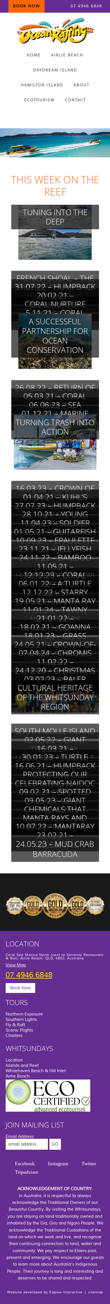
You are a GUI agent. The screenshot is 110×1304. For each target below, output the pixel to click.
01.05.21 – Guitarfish (55, 531)
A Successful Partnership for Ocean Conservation (55, 335)
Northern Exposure (24, 1014)
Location (14, 1060)
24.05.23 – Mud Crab (55, 843)
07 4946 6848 (86, 6)
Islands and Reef (22, 1065)
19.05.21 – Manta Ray (55, 601)
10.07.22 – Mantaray (55, 826)
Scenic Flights (19, 1030)
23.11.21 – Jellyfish (55, 548)
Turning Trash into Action (55, 427)
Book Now (20, 988)
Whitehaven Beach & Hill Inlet (36, 1071)
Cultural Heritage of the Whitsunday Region (55, 697)
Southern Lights (21, 1019)
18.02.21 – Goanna (55, 627)
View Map (16, 965)
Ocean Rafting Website (55, 30)
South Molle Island (55, 731)
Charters (14, 1035)
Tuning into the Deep (55, 217)
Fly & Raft (15, 1025)
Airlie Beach (18, 1076)
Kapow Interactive (66, 1292)
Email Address (20, 1137)
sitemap (95, 1292)
